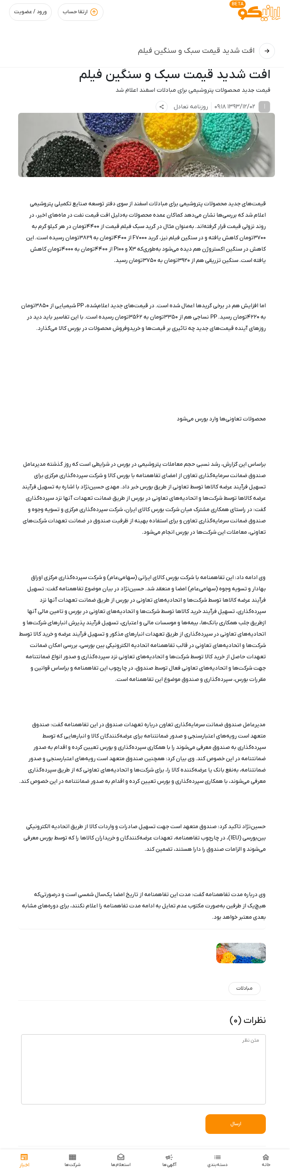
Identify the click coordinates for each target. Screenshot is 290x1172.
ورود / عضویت (30, 11)
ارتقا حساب (75, 11)
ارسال (235, 1124)
